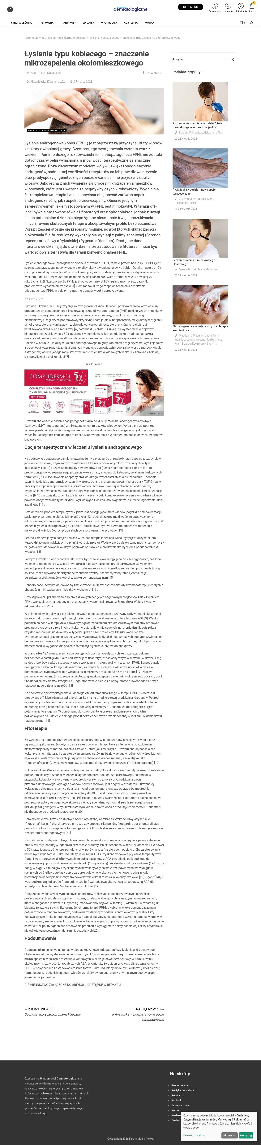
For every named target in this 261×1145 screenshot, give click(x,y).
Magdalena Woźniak (191, 335)
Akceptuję (246, 1135)
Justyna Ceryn (187, 198)
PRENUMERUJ (191, 7)
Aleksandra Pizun (214, 132)
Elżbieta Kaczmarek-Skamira (199, 343)
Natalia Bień (205, 198)
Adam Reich (38, 72)
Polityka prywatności (184, 1090)
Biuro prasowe (180, 1105)
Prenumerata (180, 1085)
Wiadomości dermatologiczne (66, 37)
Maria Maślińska (208, 269)
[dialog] (219, 1126)
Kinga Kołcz (54, 72)
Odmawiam (229, 1135)
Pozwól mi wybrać (194, 1135)
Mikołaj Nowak (187, 269)
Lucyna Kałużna (195, 339)
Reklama (177, 1115)
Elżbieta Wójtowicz (190, 132)
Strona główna (34, 37)
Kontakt (176, 1100)
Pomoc (176, 1110)
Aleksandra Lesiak (186, 202)
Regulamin (178, 1095)
